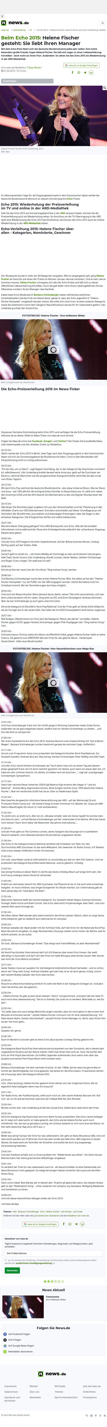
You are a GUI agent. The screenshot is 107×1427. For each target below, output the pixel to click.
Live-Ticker (78, 1211)
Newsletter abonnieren (20, 1351)
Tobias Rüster (34, 67)
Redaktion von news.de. (78, 1215)
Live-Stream (66, 1211)
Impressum (10, 1386)
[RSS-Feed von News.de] (105, 1415)
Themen (59, 1391)
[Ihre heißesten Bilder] (53, 349)
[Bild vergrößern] (105, 88)
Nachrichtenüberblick (66, 1397)
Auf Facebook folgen (19, 1334)
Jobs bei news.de (92, 1386)
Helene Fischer (53, 1211)
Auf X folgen (14, 1339)
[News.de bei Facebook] (96, 1415)
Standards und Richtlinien (12, 1399)
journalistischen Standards (46, 1215)
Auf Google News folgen (21, 1345)
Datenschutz (11, 1391)
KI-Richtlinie (89, 1391)
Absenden (12, 1270)
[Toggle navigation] (102, 23)
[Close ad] (2, 16)
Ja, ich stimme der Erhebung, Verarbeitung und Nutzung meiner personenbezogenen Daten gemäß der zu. (50, 1261)
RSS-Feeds (60, 1386)
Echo (42, 1211)
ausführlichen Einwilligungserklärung (34, 1263)
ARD (15, 1211)
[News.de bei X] (100, 1415)
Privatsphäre (90, 1397)
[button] (81, 65)
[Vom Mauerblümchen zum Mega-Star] (53, 682)
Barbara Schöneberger (28, 1211)
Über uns (34, 1391)
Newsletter (35, 1397)
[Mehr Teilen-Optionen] (91, 72)
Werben (34, 1386)
